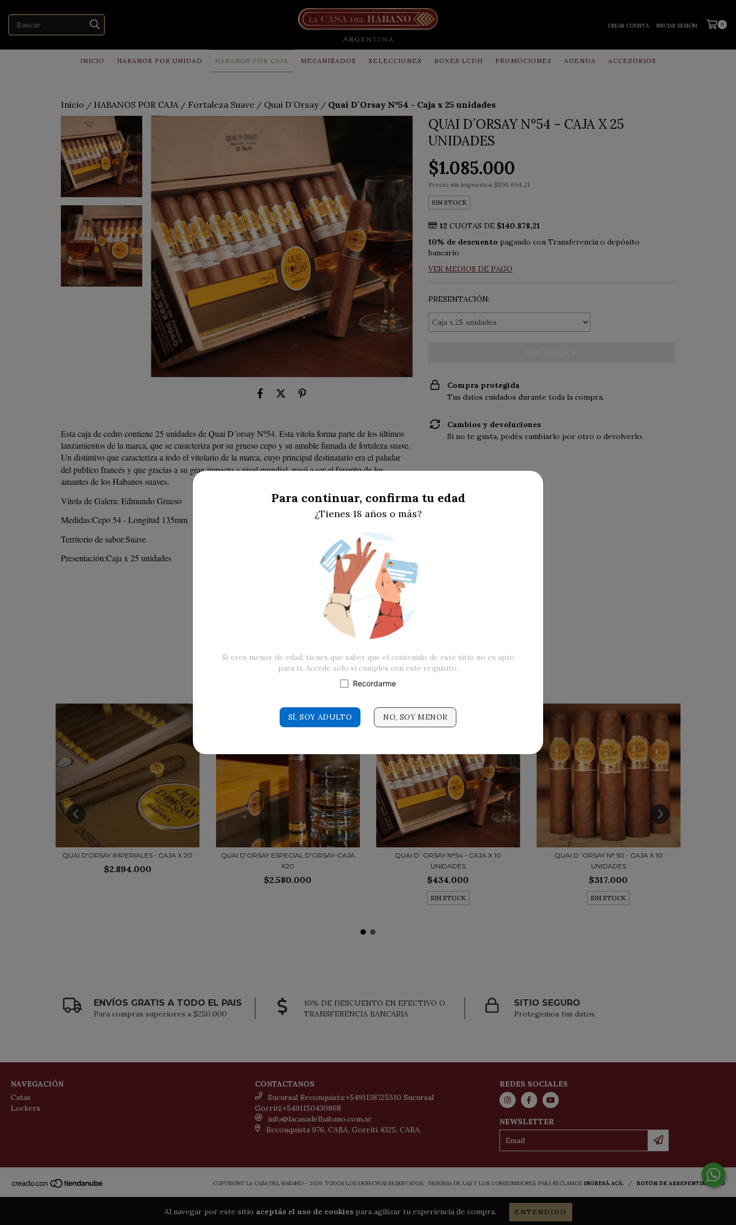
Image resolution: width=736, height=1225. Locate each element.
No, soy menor (415, 717)
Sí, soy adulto (320, 717)
